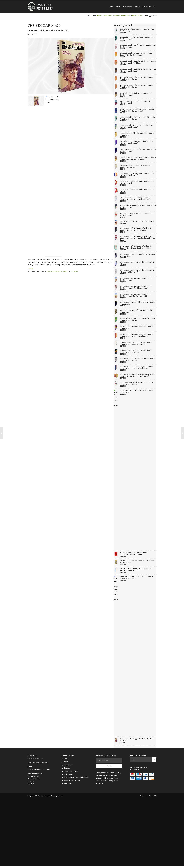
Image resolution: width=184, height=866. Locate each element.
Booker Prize (137, 15)
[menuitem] (111, 6)
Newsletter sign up (71, 771)
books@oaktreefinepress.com (39, 769)
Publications (108, 15)
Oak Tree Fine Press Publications (76, 777)
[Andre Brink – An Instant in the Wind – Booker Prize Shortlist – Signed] (182, 433)
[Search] (154, 6)
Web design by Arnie (57, 796)
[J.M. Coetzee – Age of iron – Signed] (1, 433)
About (66, 762)
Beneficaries (68, 765)
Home (99, 15)
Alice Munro (74, 271)
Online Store (68, 774)
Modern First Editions (122, 15)
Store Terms (68, 783)
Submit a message (42, 762)
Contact (67, 768)
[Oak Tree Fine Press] (41, 6)
